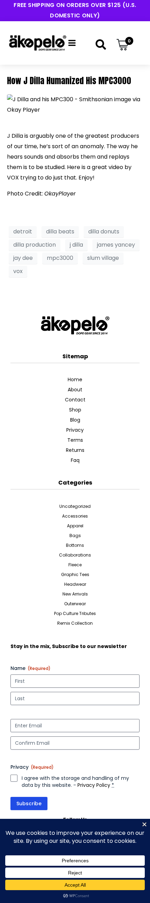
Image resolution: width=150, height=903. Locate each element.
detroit (22, 231)
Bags (75, 535)
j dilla (76, 245)
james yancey (116, 245)
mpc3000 (60, 258)
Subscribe (29, 803)
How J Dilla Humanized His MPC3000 (69, 80)
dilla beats (60, 231)
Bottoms (75, 545)
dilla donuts (103, 231)
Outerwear (75, 604)
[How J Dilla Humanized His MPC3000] (75, 104)
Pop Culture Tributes (75, 613)
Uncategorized (75, 506)
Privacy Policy (93, 785)
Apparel (75, 526)
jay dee (23, 258)
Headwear (75, 584)
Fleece (75, 565)
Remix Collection (75, 623)
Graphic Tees (75, 574)
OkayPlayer (60, 194)
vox (18, 271)
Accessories (75, 516)
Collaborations (75, 555)
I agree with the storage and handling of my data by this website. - (75, 782)
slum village (103, 258)
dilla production (34, 245)
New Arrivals (75, 594)
